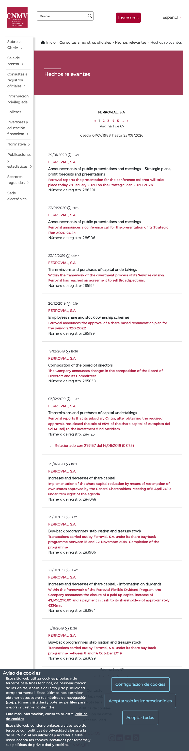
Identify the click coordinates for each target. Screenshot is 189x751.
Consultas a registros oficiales (85, 42)
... (123, 120)
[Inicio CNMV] (18, 17)
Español (170, 17)
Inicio (51, 42)
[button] (18, 45)
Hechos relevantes (130, 42)
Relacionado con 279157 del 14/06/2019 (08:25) (94, 445)
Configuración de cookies (140, 684)
